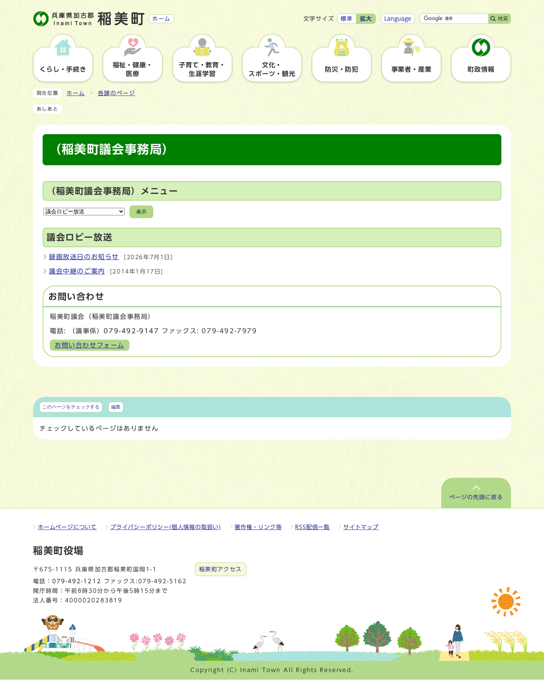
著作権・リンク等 (258, 527)
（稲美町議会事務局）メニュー (112, 191)
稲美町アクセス (220, 569)
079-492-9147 (131, 331)
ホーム (76, 93)
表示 (141, 212)
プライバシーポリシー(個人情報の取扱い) (165, 527)
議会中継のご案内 (77, 271)
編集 (116, 407)
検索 (503, 18)
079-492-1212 (76, 581)
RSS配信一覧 (312, 527)
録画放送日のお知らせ (84, 257)
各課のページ (116, 93)
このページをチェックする (71, 407)
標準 (346, 18)
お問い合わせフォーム (90, 345)
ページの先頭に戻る (476, 497)
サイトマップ (361, 527)
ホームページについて (67, 527)
